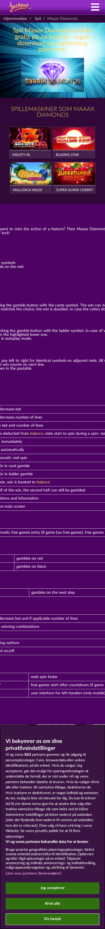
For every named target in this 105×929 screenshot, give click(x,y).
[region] (52, 827)
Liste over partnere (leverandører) (33, 873)
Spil (38, 19)
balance (36, 434)
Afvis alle (52, 904)
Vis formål (52, 919)
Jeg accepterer (52, 888)
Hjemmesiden (15, 19)
